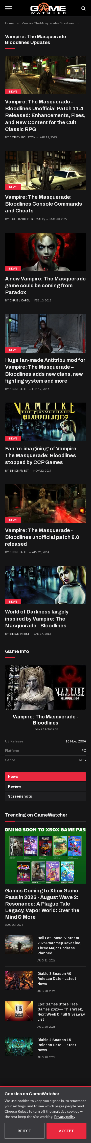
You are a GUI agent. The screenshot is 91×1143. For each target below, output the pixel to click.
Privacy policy (64, 1116)
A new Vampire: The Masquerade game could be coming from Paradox (45, 285)
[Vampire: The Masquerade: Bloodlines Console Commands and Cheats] (45, 170)
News (13, 91)
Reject (24, 1131)
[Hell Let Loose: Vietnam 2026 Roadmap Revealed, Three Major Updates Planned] (19, 944)
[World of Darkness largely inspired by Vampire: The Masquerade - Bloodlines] (45, 585)
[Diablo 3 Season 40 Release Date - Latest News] (19, 980)
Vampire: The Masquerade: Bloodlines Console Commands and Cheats (43, 203)
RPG (82, 760)
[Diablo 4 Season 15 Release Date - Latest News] (19, 1046)
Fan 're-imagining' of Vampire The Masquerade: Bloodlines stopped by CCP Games (40, 455)
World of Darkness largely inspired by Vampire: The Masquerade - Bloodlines (37, 618)
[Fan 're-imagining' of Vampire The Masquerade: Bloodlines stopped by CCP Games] (45, 422)
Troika (37, 729)
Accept (66, 1131)
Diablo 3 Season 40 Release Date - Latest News (56, 979)
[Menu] (8, 8)
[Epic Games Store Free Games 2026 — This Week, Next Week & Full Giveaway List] (19, 1011)
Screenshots (20, 796)
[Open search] (83, 8)
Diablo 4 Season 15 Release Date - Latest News (56, 1045)
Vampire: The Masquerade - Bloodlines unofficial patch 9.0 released (42, 537)
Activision (51, 729)
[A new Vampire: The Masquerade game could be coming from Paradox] (45, 252)
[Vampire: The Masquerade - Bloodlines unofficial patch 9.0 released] (45, 503)
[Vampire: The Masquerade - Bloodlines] (45, 687)
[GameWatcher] (48, 8)
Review (14, 786)
